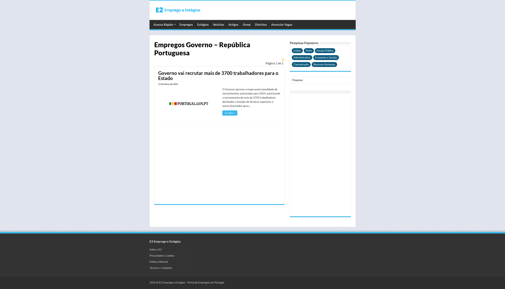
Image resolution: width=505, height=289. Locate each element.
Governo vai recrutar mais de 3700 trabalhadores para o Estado (218, 75)
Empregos (186, 24)
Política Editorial (159, 261)
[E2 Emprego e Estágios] (178, 9)
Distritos (261, 24)
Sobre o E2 (156, 249)
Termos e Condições (161, 267)
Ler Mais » (230, 113)
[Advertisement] (219, 164)
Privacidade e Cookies (162, 255)
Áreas (247, 24)
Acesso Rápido (163, 24)
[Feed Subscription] (283, 59)
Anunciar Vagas (281, 24)
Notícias (218, 24)
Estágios (203, 24)
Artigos (233, 24)
